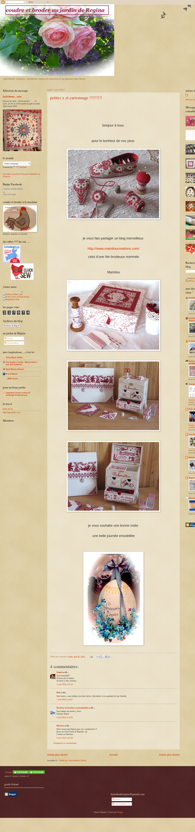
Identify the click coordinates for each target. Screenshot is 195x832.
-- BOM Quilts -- (12, 379)
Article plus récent (57, 754)
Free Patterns (12, 374)
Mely (59, 692)
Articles (9, 338)
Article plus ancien (169, 754)
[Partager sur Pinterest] (108, 656)
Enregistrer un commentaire (65, 743)
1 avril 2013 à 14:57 (65, 699)
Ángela (60, 672)
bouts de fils (8, 409)
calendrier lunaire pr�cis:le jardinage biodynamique (18, 394)
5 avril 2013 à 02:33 (65, 738)
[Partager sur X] (103, 656)
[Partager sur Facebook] (106, 656)
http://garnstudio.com (11, 412)
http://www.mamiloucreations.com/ (113, 248)
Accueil (113, 754)
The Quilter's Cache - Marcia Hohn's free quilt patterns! (21, 363)
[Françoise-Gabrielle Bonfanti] (4, 192)
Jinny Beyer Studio (14, 357)
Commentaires (12, 343)
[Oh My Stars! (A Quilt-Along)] (16, 297)
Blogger (120, 812)
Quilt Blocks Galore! (15, 369)
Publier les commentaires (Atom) (72, 760)
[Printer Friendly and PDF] (37, 773)
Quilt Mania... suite (12, 96)
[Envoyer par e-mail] (98, 656)
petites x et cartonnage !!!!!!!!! (76, 97)
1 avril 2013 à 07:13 (65, 684)
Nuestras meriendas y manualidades (73, 708)
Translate (23, 167)
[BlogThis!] (100, 656)
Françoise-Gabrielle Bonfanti (13, 189)
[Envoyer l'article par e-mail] (91, 657)
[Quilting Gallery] (12, 294)
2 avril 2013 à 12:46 (65, 717)
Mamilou (60, 726)
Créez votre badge (9, 194)
